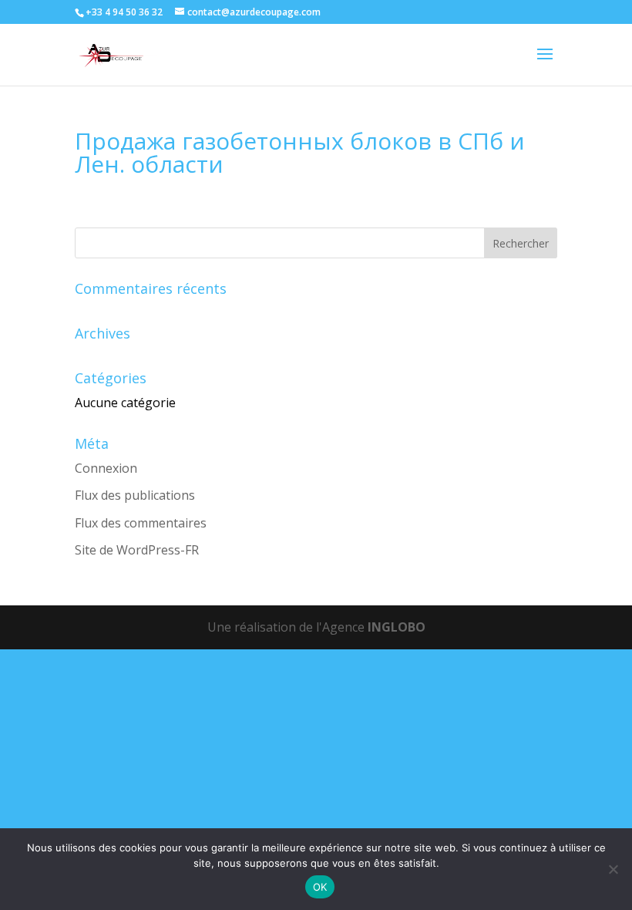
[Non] (612, 869)
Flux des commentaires (141, 522)
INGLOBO (396, 626)
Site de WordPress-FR (137, 549)
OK (320, 887)
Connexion (106, 468)
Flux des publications (135, 495)
